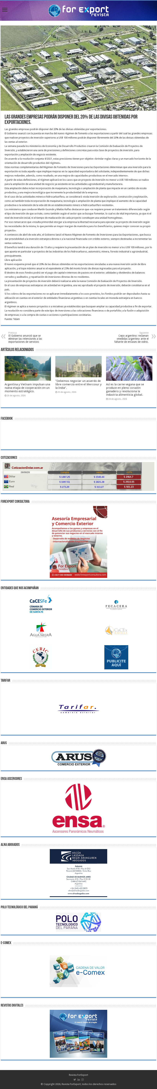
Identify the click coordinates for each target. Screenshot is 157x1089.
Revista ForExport (78, 1074)
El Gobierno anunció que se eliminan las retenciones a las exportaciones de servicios (25, 337)
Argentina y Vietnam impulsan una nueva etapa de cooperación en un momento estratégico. (27, 388)
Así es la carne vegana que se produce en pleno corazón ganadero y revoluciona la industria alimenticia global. (125, 389)
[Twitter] (74, 1079)
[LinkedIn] (78, 1079)
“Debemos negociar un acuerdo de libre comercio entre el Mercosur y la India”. (78, 384)
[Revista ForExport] (78, 10)
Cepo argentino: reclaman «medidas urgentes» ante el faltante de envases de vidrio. (131, 337)
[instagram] (82, 1079)
